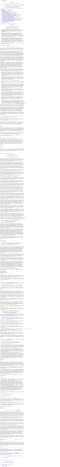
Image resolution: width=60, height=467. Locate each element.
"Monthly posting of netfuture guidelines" (12, 342)
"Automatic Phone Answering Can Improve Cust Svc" (13, 318)
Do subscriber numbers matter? (6, 12)
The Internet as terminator (6, 13)
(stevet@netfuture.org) (17, 6)
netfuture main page (4, 0)
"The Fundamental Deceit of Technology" (12, 243)
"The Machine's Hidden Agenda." (20, 103)
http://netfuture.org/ (5, 457)
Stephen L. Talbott (10, 6)
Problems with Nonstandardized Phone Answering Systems (10, 18)
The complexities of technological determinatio (9, 19)
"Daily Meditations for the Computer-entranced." (14, 218)
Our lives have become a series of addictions (9, 14)
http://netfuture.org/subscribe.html (7, 462)
